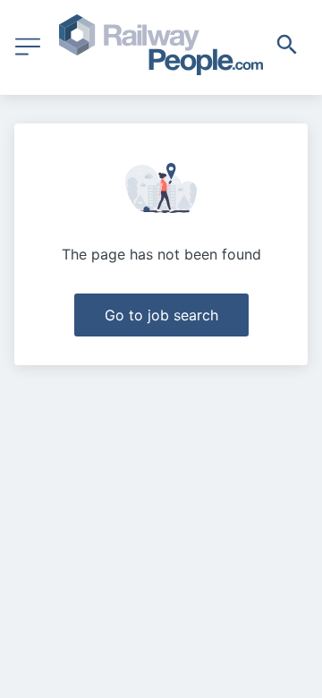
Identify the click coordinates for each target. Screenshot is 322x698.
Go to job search (161, 315)
